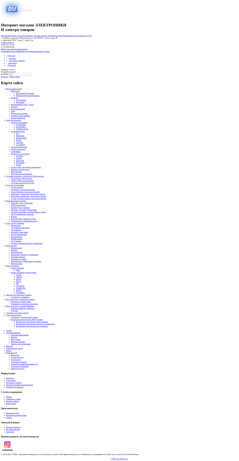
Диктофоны (16, 230)
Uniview (14, 107)
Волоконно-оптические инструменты (32, 326)
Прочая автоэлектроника (21, 174)
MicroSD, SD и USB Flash (22, 203)
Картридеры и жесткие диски (23, 219)
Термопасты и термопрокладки (24, 221)
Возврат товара (12, 401)
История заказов (18, 342)
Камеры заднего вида (20, 169)
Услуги (89, 36)
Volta (13, 111)
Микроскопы (16, 248)
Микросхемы (16, 264)
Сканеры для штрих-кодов (17, 313)
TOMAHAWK (22, 129)
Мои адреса (16, 339)
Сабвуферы (16, 152)
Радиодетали (79, 36)
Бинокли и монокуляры (21, 302)
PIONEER (20, 136)
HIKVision (15, 91)
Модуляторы (16, 172)
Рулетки (14, 311)
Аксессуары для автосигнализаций (26, 167)
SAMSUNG (21, 288)
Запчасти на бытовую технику (19, 295)
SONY (19, 140)
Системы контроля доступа (22, 183)
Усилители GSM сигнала (21, 178)
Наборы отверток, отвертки (22, 308)
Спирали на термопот (20, 297)
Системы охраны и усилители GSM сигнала (25, 176)
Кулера (14, 217)
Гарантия (12, 65)
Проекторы (16, 225)
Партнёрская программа (16, 415)
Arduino (14, 250)
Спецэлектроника (13, 315)
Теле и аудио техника (15, 223)
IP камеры (20, 102)
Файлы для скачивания (20, 344)
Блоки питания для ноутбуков (23, 272)
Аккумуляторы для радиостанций (25, 192)
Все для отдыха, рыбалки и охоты (20, 299)
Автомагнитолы (18, 131)
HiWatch (14, 98)
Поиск (8, 351)
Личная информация (20, 335)
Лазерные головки (19, 259)
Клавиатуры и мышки (20, 208)
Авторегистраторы (19, 147)
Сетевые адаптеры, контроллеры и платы (28, 212)
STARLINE (21, 125)
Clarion (19, 158)
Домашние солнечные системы (24, 304)
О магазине (16, 360)
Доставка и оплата (16, 61)
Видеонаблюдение (9, 36)
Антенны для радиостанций (23, 190)
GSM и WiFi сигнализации (22, 181)
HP (17, 284)
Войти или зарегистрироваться (14, 49)
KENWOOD (21, 138)
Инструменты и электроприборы (20, 306)
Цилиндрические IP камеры (28, 96)
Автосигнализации (19, 122)
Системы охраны (40, 36)
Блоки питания (12, 266)
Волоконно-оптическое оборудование (27, 320)
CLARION (20, 145)
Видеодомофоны (18, 118)
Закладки (10, 432)
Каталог (11, 56)
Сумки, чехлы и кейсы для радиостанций (28, 199)
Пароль (14, 337)
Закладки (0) (13, 51)
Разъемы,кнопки (18, 257)
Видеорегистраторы (19, 113)
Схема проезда (7, 42)
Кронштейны (16, 237)
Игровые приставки (19, 232)
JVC (18, 134)
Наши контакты (17, 369)
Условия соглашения (19, 366)
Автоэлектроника (24, 36)
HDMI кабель (16, 239)
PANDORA (21, 127)
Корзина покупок (25, 51)
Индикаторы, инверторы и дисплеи (26, 261)
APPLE (19, 277)
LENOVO (20, 286)
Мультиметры (17, 252)
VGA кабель (16, 241)
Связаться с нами (13, 399)
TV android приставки (20, 228)
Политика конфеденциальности (24, 364)
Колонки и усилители (20, 154)
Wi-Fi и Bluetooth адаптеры (22, 214)
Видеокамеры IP (18, 109)
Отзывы (12, 58)
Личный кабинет (13, 333)
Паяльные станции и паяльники (24, 255)
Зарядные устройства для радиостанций (28, 194)
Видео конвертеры (19, 234)
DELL (18, 281)
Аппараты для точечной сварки (24, 317)
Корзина (9, 346)
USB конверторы (18, 205)
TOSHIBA (20, 293)
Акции (9, 330)
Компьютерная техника (16, 201)
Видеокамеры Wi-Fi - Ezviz (22, 105)
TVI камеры (21, 100)
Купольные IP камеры (25, 93)
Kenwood (20, 161)
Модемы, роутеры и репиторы (24, 210)
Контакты (12, 63)
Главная (4, 51)
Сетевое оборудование (20, 116)
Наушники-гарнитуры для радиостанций (28, 196)
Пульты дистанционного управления (26, 243)
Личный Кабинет (13, 427)
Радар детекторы (18, 149)
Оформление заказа (41, 51)
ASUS (18, 279)
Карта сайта (15, 77)
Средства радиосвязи (15, 185)
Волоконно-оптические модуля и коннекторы (35, 324)
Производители (12, 413)
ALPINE (19, 143)
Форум (9, 397)
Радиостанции (17, 187)
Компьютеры (68, 36)
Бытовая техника (55, 36)
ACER (18, 275)
